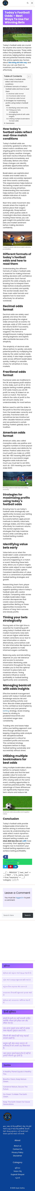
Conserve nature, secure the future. (15, 1088)
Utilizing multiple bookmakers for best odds (19, 120)
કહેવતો (17, 1178)
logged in (20, 897)
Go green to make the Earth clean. (15, 1095)
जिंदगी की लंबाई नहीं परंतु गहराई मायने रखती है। (15, 1037)
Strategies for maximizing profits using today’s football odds (17, 103)
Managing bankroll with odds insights (19, 115)
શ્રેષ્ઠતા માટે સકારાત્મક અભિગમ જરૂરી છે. (16, 1001)
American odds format (17, 98)
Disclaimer (17, 1156)
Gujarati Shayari (17, 1174)
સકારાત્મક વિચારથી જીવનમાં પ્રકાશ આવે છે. (17, 993)
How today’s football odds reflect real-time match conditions (15, 81)
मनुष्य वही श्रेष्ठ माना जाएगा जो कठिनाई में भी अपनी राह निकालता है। (16, 1045)
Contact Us (17, 1149)
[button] (27, 3)
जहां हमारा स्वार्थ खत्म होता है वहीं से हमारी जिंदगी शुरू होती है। (17, 1054)
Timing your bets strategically (15, 111)
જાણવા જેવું (18, 1171)
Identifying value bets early (18, 108)
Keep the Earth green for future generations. (16, 1103)
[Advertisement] (17, 940)
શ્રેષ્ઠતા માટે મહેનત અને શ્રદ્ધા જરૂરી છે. (17, 973)
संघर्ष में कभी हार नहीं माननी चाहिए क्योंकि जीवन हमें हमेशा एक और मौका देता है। (16, 1020)
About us (17, 1146)
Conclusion (10, 123)
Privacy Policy (17, 1152)
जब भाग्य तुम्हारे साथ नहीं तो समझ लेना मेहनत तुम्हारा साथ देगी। (16, 1029)
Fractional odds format (17, 96)
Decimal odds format (16, 94)
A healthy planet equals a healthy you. (17, 1072)
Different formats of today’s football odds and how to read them (17, 89)
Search (28, 915)
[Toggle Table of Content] (28, 76)
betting (6, 711)
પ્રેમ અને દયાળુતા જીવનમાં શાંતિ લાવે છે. (17, 980)
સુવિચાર (17, 1168)
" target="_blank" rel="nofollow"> (12, 861)
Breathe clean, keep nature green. (14, 1080)
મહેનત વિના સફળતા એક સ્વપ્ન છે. (15, 986)
